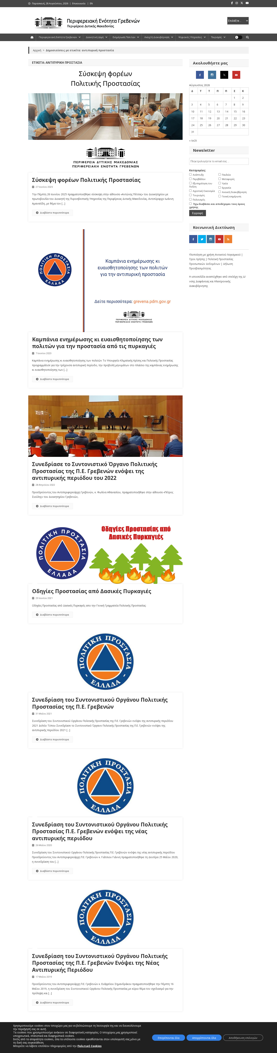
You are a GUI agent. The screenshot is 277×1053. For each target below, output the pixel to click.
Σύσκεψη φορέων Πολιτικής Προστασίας (86, 179)
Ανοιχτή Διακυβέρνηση (156, 37)
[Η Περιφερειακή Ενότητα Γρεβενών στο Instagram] (212, 74)
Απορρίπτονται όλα (204, 1038)
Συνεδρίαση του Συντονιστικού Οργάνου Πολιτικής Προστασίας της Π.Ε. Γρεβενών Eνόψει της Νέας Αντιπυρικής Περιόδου (100, 962)
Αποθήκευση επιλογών (243, 1038)
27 (218, 125)
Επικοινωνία (78, 3)
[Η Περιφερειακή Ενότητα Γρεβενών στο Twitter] (224, 74)
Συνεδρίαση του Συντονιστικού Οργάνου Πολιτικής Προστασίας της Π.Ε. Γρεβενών (100, 703)
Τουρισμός (216, 37)
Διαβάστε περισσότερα (54, 212)
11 (201, 111)
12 (209, 111)
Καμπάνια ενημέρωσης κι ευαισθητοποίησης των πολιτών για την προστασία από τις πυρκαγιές (97, 343)
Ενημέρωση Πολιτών (124, 37)
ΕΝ (91, 3)
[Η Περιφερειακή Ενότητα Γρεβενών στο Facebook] (200, 74)
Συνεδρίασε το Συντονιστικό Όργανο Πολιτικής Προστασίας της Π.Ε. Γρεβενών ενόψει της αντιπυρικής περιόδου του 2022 (94, 470)
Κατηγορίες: (197, 170)
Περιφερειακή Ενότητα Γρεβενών (58, 37)
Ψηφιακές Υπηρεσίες (190, 37)
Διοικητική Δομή (95, 37)
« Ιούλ (193, 140)
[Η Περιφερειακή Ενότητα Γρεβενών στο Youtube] (236, 74)
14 (226, 111)
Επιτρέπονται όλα (168, 1038)
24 (192, 125)
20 (218, 118)
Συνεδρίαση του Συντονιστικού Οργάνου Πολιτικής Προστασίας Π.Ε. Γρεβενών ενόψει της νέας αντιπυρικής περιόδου (100, 831)
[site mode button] (238, 37)
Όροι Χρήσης (197, 259)
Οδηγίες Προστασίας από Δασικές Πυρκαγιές (91, 591)
